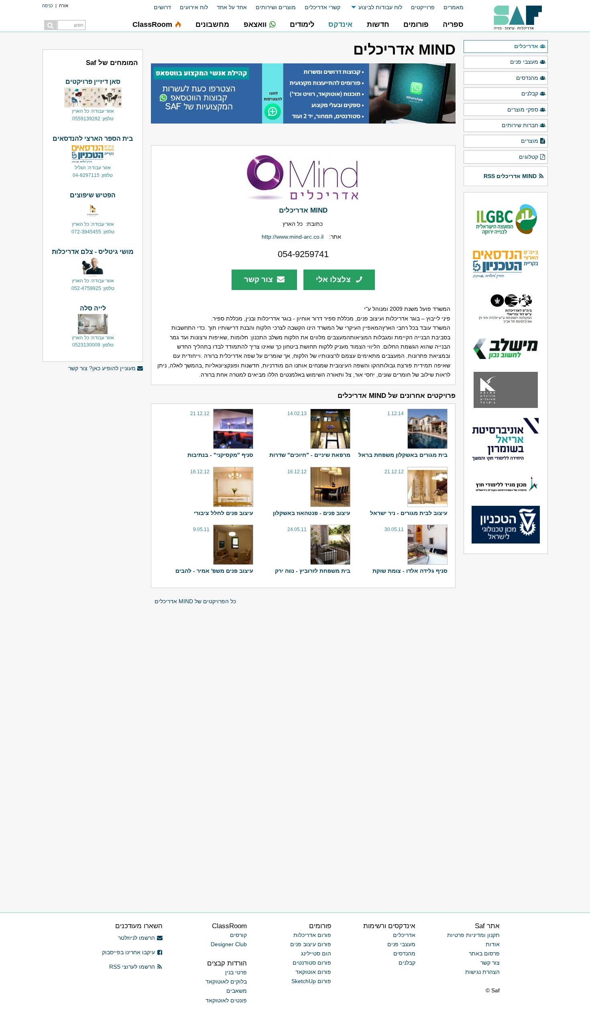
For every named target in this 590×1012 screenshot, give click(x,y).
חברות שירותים (520, 125)
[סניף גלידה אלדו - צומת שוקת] (426, 545)
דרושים (162, 7)
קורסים (238, 935)
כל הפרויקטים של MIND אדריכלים (195, 601)
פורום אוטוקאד (313, 972)
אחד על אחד (232, 7)
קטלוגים (528, 157)
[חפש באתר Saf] (50, 25)
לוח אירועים (194, 7)
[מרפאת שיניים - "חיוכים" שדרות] (329, 429)
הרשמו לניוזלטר (136, 938)
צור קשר (259, 279)
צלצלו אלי (334, 279)
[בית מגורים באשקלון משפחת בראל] (426, 429)
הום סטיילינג (316, 953)
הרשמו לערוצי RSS (132, 966)
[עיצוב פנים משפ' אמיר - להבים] (232, 545)
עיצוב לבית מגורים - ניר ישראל (409, 513)
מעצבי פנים (524, 62)
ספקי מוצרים (522, 109)
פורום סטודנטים (312, 962)
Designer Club (229, 944)
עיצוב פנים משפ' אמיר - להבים (214, 571)
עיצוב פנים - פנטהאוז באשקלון (311, 513)
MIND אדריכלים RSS (510, 176)
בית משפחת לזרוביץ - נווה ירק (312, 571)
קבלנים (529, 93)
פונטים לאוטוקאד (226, 1000)
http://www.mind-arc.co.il (292, 236)
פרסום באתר (484, 953)
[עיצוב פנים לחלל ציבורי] (232, 487)
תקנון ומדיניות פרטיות (473, 935)
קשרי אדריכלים (322, 7)
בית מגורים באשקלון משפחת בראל (403, 455)
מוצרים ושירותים (276, 7)
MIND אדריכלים (303, 210)
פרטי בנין (236, 972)
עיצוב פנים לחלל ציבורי (223, 513)
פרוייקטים (423, 7)
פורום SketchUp (311, 981)
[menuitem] (449, 7)
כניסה (47, 5)
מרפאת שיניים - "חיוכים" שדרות (309, 455)
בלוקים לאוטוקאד (226, 981)
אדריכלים (526, 46)
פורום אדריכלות (312, 935)
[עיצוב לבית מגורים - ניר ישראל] (426, 487)
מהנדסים (527, 78)
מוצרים (529, 141)
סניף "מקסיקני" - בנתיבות (220, 455)
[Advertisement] (93, 499)
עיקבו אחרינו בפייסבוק (128, 952)
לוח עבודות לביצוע (380, 7)
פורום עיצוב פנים (310, 944)
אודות (493, 944)
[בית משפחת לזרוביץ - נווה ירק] (329, 545)
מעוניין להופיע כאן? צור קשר (102, 368)
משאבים (236, 991)
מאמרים (454, 7)
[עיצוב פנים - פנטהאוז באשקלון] (329, 487)
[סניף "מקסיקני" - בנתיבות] (232, 429)
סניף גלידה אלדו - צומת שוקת (410, 571)
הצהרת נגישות (482, 972)
